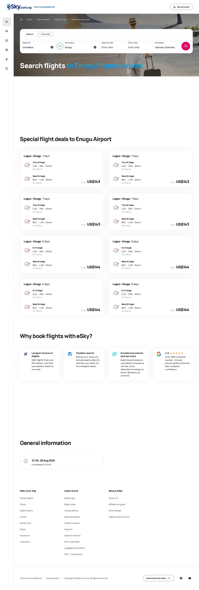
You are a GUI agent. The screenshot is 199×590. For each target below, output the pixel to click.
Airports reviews (72, 535)
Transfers (25, 541)
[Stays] (6, 31)
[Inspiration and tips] (6, 59)
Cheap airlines (71, 510)
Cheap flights (26, 498)
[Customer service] (6, 68)
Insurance (25, 535)
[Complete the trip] (6, 50)
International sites (156, 578)
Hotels (23, 516)
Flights (29, 19)
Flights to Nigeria (43, 19)
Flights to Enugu (60, 19)
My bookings (115, 510)
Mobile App (69, 498)
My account (183, 6)
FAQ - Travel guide (73, 554)
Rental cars (25, 523)
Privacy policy (53, 578)
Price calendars (72, 541)
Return (29, 34)
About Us (113, 498)
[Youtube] (190, 578)
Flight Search (26, 510)
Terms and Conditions (31, 578)
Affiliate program (117, 504)
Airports (68, 529)
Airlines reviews (72, 523)
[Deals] (6, 40)
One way (45, 34)
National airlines (72, 516)
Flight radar (70, 504)
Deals (22, 529)
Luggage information (74, 548)
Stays (23, 504)
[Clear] (52, 47)
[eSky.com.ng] (21, 19)
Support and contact (119, 516)
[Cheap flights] (6, 21)
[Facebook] (181, 578)
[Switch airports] (60, 46)
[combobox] (36, 47)
